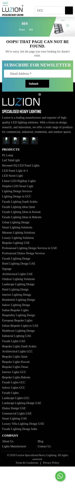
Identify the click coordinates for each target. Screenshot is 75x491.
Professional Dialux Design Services (23, 253)
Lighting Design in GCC (16, 196)
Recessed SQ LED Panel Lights (20, 165)
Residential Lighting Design (18, 299)
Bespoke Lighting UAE (16, 242)
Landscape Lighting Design (18, 284)
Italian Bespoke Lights (15, 310)
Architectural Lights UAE (17, 274)
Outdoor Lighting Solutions (18, 279)
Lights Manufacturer (14, 446)
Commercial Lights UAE (17, 413)
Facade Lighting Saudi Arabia (19, 201)
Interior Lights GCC (14, 372)
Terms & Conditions (27, 462)
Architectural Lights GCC (17, 351)
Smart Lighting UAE (14, 418)
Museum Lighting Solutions (18, 232)
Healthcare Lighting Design (18, 330)
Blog (40, 441)
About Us (7, 441)
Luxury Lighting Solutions (18, 237)
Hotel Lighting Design (15, 289)
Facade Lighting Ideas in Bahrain (21, 217)
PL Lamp (7, 155)
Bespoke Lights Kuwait (16, 361)
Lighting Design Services (17, 191)
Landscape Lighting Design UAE (21, 403)
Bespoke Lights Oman (15, 366)
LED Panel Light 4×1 (15, 170)
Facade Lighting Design (16, 258)
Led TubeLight (11, 160)
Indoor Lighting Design (16, 305)
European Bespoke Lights (17, 320)
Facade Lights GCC (13, 382)
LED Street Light (12, 175)
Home (22, 29)
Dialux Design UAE (14, 408)
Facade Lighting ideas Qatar (18, 206)
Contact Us (44, 446)
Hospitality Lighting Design (18, 315)
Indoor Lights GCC (13, 387)
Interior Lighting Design (16, 294)
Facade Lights (10, 392)
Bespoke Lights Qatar (15, 356)
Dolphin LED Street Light (17, 186)
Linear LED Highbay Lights (19, 181)
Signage (6, 268)
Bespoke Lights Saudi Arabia (19, 346)
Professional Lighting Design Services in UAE (29, 248)
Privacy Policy (51, 462)
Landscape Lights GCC (15, 398)
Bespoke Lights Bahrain (16, 377)
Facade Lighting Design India (19, 429)
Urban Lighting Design (15, 222)
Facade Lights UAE (13, 341)
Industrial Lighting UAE (16, 336)
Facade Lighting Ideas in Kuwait (21, 212)
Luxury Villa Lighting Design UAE (23, 423)
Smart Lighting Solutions (17, 227)
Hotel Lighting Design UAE (18, 263)
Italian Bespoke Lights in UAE (20, 325)
